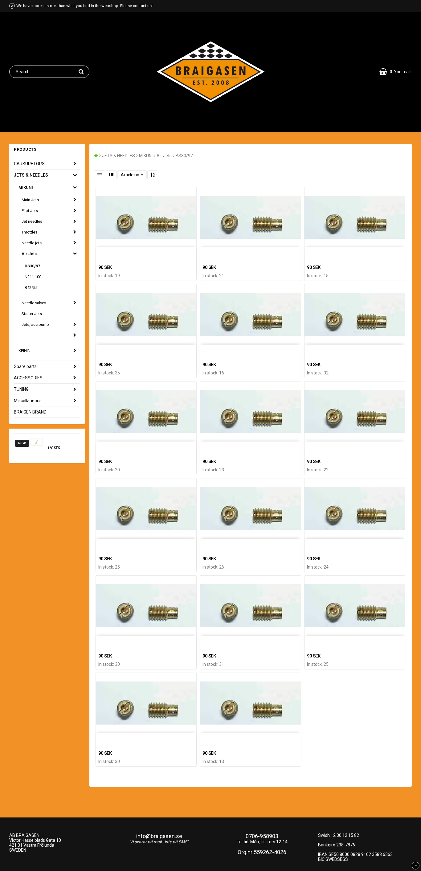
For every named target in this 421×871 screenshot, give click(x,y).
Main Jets (30, 200)
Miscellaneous (28, 400)
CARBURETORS (29, 163)
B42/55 (31, 287)
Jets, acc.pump (35, 324)
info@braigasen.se (159, 836)
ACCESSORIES (28, 377)
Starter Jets (32, 313)
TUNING (21, 389)
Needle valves (34, 303)
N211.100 (33, 276)
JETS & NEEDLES (31, 175)
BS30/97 (32, 266)
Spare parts (25, 366)
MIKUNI (25, 187)
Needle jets (32, 243)
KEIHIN (24, 350)
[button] (395, 71)
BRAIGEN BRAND (30, 412)
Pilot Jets (30, 210)
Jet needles (32, 221)
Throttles (29, 232)
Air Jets (29, 253)
